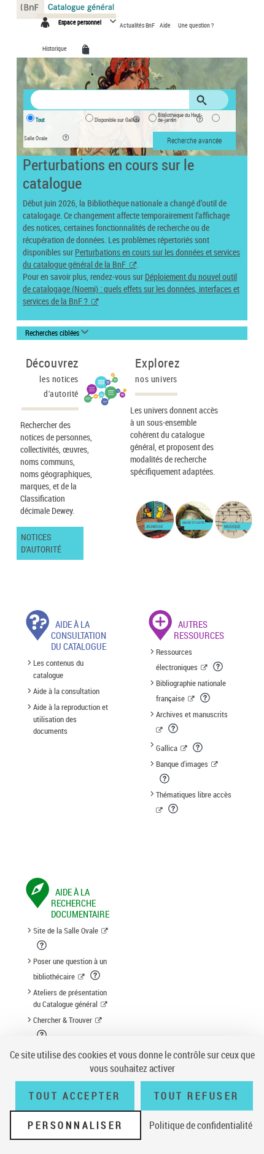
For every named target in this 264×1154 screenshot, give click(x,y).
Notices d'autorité (41, 543)
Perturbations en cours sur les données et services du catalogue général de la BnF (131, 258)
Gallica (166, 747)
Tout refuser (196, 1096)
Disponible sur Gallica (117, 120)
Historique (55, 48)
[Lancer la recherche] (203, 100)
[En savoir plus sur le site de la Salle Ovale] (43, 945)
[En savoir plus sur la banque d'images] (165, 778)
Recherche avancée (194, 140)
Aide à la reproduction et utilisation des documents (70, 719)
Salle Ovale (35, 138)
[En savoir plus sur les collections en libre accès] (174, 808)
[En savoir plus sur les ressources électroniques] (219, 666)
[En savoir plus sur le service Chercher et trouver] (43, 1034)
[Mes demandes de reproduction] (87, 49)
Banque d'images (182, 763)
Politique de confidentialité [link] (200, 1125)
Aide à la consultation (66, 690)
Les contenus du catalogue (58, 669)
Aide (166, 25)
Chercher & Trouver (62, 1019)
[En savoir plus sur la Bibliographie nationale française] (206, 698)
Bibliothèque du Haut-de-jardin (180, 118)
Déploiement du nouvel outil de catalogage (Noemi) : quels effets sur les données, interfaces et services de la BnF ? (131, 289)
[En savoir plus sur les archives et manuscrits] (174, 728)
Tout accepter (75, 1096)
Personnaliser (75, 1125)
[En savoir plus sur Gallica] (198, 747)
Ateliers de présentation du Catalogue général (70, 998)
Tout (40, 120)
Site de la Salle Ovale (65, 930)
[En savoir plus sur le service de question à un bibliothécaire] (96, 975)
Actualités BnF (138, 25)
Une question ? (196, 25)
